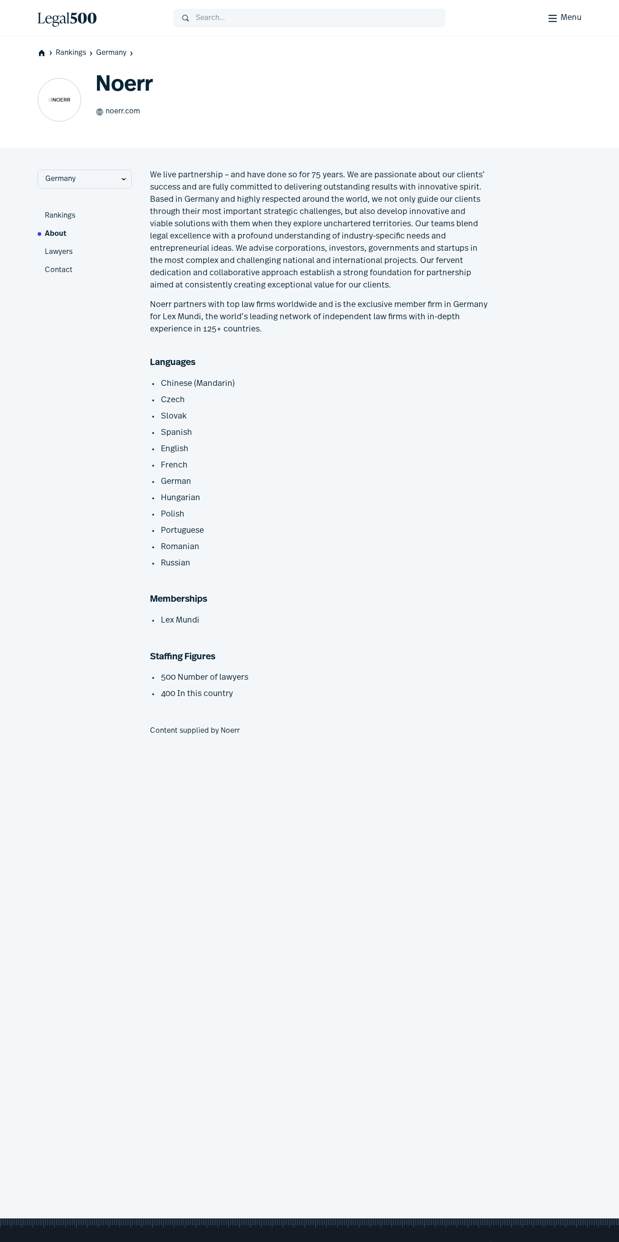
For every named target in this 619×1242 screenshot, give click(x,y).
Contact (59, 270)
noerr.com (123, 111)
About (55, 234)
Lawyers (59, 252)
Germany (111, 53)
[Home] (98, 18)
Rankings (71, 53)
